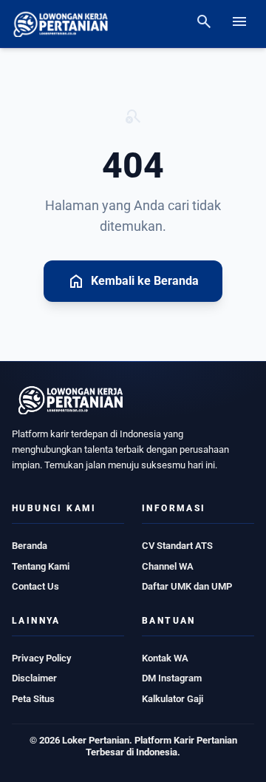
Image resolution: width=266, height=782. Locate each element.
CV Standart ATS (177, 545)
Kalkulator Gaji (172, 698)
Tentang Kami (40, 566)
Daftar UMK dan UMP (187, 586)
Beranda (29, 545)
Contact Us (35, 586)
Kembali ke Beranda (133, 281)
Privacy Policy (41, 658)
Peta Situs (33, 698)
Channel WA (168, 566)
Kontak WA (165, 658)
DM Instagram (172, 678)
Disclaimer (34, 678)
